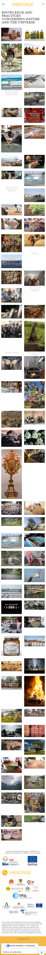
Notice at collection (12, 952)
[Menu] (3, 4)
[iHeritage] (23, 4)
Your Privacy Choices (22, 945)
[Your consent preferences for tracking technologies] (41, 952)
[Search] (43, 4)
